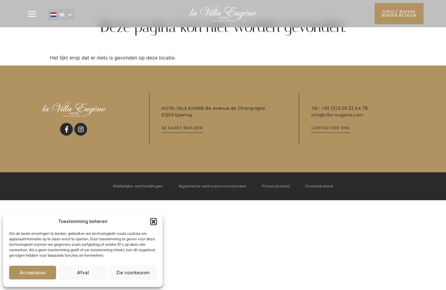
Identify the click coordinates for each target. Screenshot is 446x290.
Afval (83, 272)
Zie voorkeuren (133, 272)
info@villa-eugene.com (337, 115)
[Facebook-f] (66, 129)
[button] (153, 221)
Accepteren (33, 272)
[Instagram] (80, 129)
